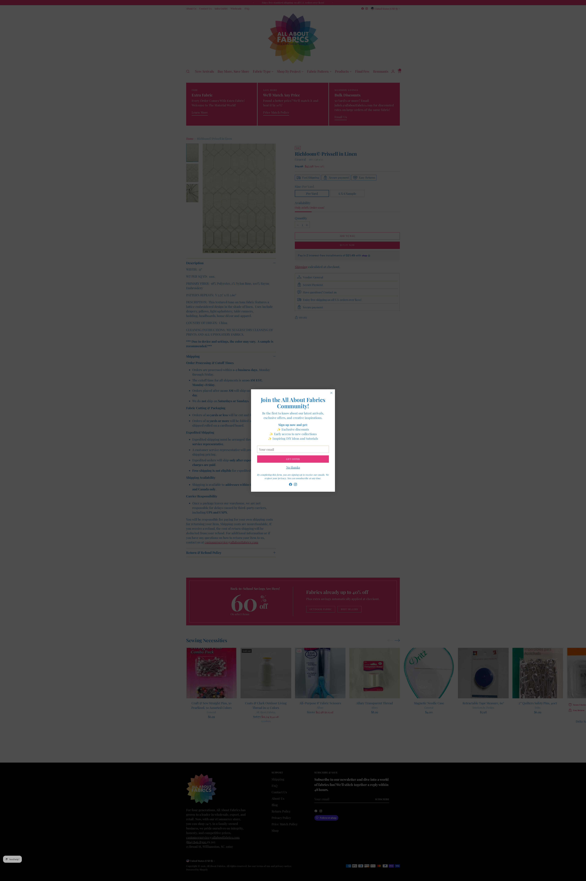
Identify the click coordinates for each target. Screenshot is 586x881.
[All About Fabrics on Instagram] (295, 485)
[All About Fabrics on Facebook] (290, 485)
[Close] (331, 393)
